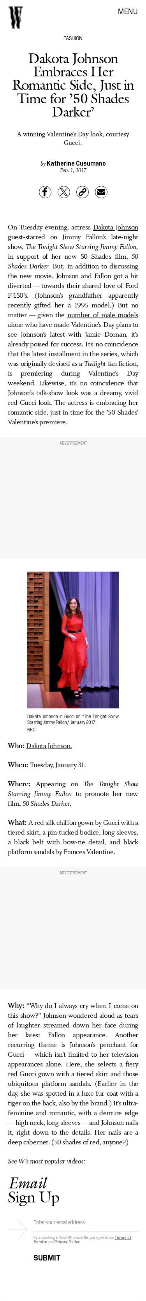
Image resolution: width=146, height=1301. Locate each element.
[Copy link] (82, 192)
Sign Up (33, 1189)
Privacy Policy (67, 1241)
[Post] (64, 192)
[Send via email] (101, 192)
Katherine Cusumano (76, 163)
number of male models (102, 315)
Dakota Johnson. (49, 746)
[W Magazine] (15, 17)
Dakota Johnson (115, 227)
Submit (47, 1256)
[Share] (45, 192)
